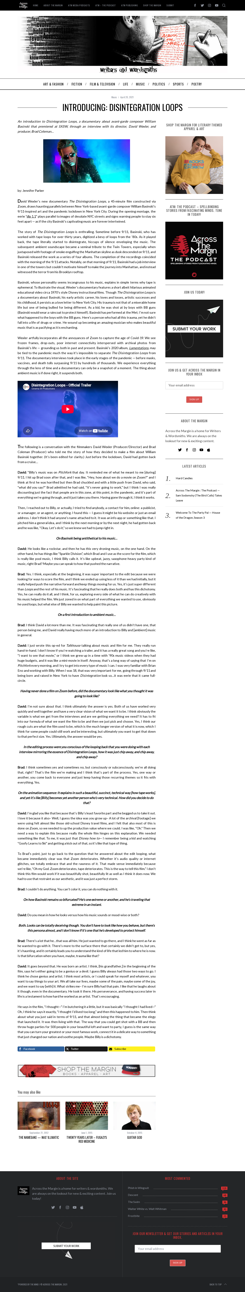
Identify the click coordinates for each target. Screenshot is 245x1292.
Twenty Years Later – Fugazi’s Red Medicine (87, 1139)
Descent (133, 1194)
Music (114, 97)
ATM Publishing (129, 5)
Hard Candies (184, 478)
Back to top (216, 1284)
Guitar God (134, 1137)
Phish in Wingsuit (138, 1187)
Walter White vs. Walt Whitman (147, 1208)
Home (35, 5)
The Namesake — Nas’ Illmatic (39, 1137)
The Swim (134, 1201)
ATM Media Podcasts (79, 5)
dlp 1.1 (31, 216)
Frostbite (134, 1215)
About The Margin (53, 5)
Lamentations (139, 348)
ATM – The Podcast (105, 5)
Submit (170, 5)
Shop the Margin (152, 5)
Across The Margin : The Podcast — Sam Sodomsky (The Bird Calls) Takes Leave (199, 495)
